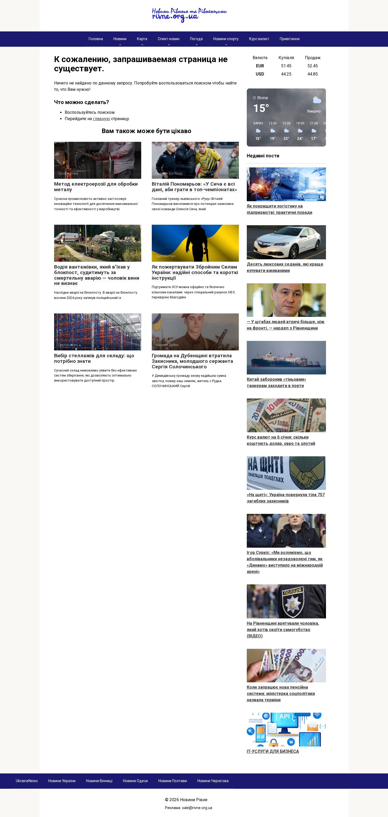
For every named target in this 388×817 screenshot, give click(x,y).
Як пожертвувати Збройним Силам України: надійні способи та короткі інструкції (195, 272)
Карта (142, 39)
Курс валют (259, 39)
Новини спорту (226, 39)
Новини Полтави (172, 781)
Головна (96, 39)
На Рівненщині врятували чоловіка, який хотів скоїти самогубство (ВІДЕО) (283, 629)
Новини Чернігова (213, 781)
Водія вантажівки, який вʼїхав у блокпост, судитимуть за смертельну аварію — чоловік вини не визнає (96, 275)
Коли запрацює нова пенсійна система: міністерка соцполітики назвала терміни (281, 693)
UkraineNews (27, 781)
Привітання (290, 39)
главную (101, 118)
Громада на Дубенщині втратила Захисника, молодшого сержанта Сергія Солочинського (192, 361)
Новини (119, 39)
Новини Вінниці (99, 781)
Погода (196, 39)
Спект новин (168, 39)
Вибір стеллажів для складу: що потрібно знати (94, 358)
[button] (256, 131)
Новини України (61, 781)
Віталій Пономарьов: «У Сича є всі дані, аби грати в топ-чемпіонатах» (194, 186)
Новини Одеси (135, 781)
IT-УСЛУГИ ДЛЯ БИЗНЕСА (273, 751)
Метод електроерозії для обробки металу (96, 186)
